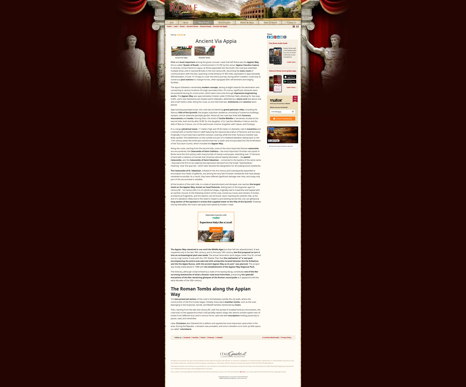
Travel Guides (224, 22)
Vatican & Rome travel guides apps (282, 71)
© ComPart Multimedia (270, 337)
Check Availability (284, 118)
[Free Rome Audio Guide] (275, 56)
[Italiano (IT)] (297, 26)
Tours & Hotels (270, 22)
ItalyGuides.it (280, 128)
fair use (242, 372)
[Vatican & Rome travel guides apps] (275, 84)
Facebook (187, 337)
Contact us (291, 22)
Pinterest (211, 337)
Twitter (203, 337)
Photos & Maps (247, 22)
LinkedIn (219, 337)
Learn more (291, 87)
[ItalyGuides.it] (233, 354)
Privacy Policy (286, 337)
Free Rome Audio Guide (278, 43)
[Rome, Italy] (233, 10)
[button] (273, 141)
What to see (203, 22)
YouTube (195, 337)
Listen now (291, 62)
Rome (186, 22)
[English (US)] (293, 26)
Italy (172, 22)
